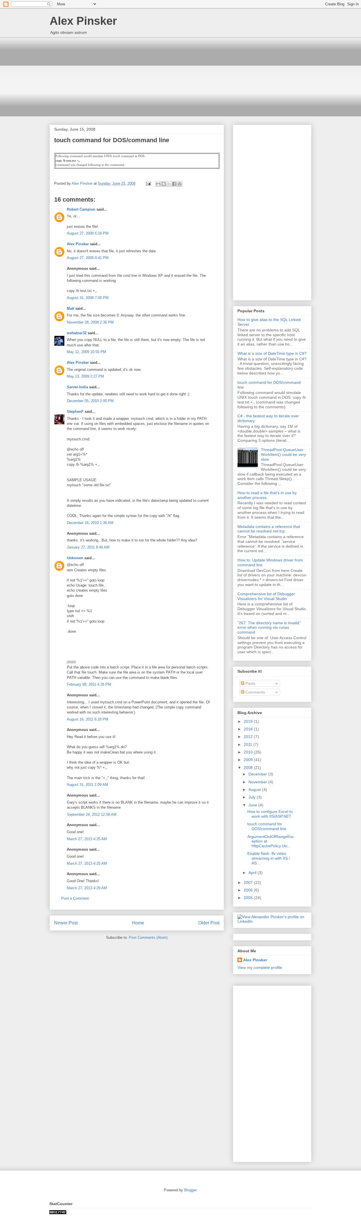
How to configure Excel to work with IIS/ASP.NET (270, 814)
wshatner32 (77, 333)
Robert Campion (81, 209)
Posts (249, 683)
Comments (254, 692)
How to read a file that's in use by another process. (267, 495)
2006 (249, 890)
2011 (248, 744)
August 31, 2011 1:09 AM (87, 784)
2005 (249, 897)
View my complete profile (259, 967)
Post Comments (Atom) (148, 937)
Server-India (77, 387)
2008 (249, 767)
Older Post (208, 922)
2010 (249, 752)
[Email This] (158, 184)
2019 (249, 721)
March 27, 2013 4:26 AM (87, 888)
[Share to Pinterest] (179, 184)
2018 (249, 729)
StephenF (75, 411)
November (258, 782)
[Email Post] (148, 183)
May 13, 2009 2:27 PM (85, 376)
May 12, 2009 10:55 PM (86, 352)
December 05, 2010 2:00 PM (90, 401)
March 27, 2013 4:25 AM (87, 839)
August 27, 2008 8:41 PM (88, 258)
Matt (70, 308)
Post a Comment (75, 898)
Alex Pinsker (83, 21)
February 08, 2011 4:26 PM (89, 684)
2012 (249, 736)
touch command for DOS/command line (266, 826)
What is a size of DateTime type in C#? (272, 353)
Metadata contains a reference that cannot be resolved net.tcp (268, 529)
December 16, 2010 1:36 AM (90, 523)
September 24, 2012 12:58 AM (91, 814)
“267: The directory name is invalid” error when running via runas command (269, 628)
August (255, 789)
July (252, 797)
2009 (249, 759)
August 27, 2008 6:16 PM (88, 233)
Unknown (75, 558)
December (258, 774)
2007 (249, 882)
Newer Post (66, 922)
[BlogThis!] (163, 184)
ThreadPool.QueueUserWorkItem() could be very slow (283, 454)
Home (138, 922)
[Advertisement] (180, 76)
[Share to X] (169, 184)
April (252, 872)
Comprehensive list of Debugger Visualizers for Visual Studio (266, 596)
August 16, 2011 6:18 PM (87, 719)
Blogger (190, 1190)
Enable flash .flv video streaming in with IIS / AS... (268, 858)
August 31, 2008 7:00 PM (88, 298)
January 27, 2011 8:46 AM (88, 547)
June (253, 805)
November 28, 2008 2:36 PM (90, 322)
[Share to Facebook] (174, 184)
